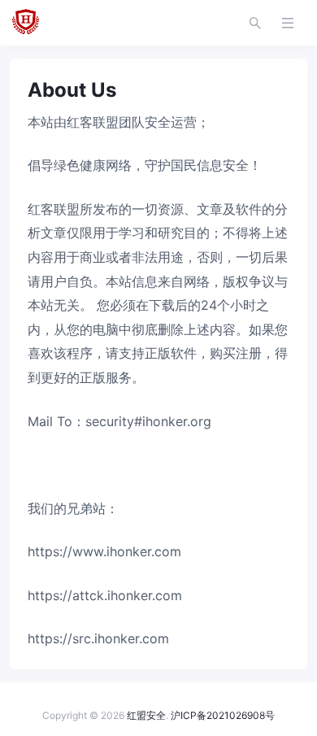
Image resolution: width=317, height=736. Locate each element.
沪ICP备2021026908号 (223, 715)
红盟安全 (146, 715)
